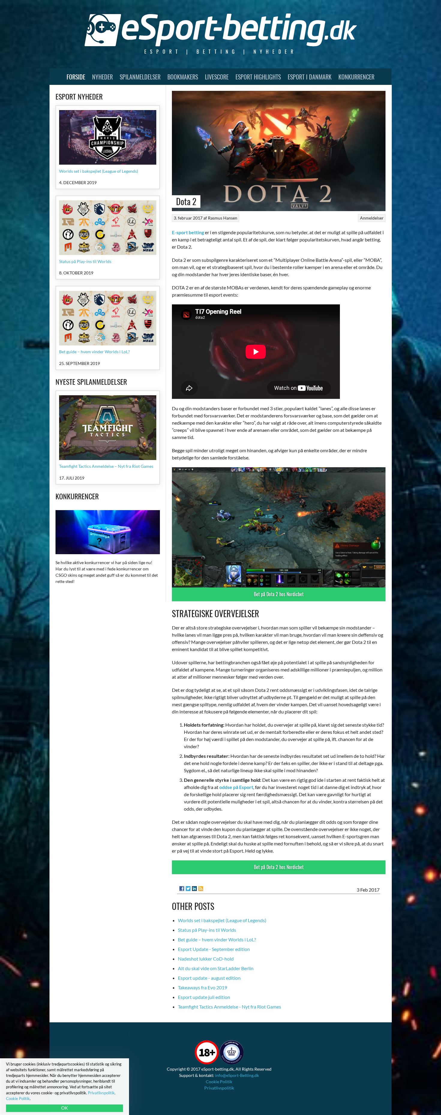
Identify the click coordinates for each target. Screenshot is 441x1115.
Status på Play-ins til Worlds (207, 930)
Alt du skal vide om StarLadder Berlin (216, 968)
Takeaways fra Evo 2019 (202, 987)
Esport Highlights (258, 76)
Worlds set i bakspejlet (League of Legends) (222, 920)
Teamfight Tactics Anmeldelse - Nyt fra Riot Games (229, 1006)
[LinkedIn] (194, 888)
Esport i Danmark (310, 76)
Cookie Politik (219, 1081)
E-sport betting (188, 232)
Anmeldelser (372, 217)
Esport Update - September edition (214, 949)
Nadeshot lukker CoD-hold (206, 958)
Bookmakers (182, 76)
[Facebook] (181, 888)
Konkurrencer (356, 76)
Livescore (217, 76)
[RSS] (200, 888)
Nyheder (102, 76)
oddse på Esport (236, 787)
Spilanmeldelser (140, 76)
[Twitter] (188, 888)
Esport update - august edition (209, 978)
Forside (76, 76)
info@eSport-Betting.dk (237, 1075)
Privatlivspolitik (219, 1087)
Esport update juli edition (204, 997)
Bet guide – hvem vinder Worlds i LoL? (217, 939)
